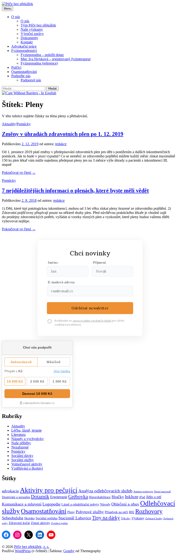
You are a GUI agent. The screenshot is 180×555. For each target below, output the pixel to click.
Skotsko (29, 518)
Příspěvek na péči (116, 512)
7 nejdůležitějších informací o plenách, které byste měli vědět (75, 190)
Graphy (69, 551)
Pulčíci (16, 67)
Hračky (118, 496)
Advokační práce (24, 46)
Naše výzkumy (32, 29)
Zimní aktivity (40, 523)
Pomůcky (24, 124)
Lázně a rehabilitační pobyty (80, 504)
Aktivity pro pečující (48, 490)
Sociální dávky (22, 456)
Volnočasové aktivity (26, 464)
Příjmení (99, 262)
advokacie (10, 491)
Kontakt (27, 42)
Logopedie (51, 504)
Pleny (71, 512)
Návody (105, 504)
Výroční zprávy (32, 34)
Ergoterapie (58, 497)
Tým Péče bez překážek (38, 25)
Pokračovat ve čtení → (19, 173)
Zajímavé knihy (153, 518)
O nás (15, 17)
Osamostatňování (24, 72)
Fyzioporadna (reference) (39, 63)
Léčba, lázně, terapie (26, 430)
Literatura (18, 435)
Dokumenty (29, 38)
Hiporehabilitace (100, 497)
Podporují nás (31, 80)
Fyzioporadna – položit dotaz (42, 55)
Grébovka (78, 496)
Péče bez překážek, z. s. (31, 547)
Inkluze (131, 496)
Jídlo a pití (153, 497)
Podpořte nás (20, 76)
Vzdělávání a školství (27, 468)
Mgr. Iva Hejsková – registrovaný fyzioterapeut (55, 59)
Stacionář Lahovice (74, 518)
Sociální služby (22, 460)
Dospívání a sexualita (16, 497)
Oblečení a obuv (125, 504)
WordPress (23, 551)
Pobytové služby (90, 511)
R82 (131, 512)
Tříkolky (126, 518)
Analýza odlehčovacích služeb (105, 490)
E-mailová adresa (61, 282)
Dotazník (40, 496)
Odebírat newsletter (90, 308)
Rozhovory (148, 511)
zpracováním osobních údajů (92, 320)
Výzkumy (137, 518)
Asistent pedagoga (143, 491)
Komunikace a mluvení (21, 504)
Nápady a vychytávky (27, 439)
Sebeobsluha (12, 518)
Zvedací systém (59, 523)
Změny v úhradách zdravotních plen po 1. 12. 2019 (62, 134)
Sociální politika (46, 518)
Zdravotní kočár (19, 523)
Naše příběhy (21, 443)
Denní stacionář (162, 491)
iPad (142, 497)
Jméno (53, 262)
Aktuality (9, 124)
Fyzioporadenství (24, 51)
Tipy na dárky (106, 518)
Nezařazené (20, 447)
